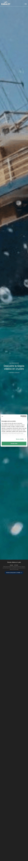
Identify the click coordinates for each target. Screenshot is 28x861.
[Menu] (25, 3)
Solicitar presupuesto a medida (13, 572)
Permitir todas (14, 443)
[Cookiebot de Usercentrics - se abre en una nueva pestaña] (20, 416)
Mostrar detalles (20, 439)
